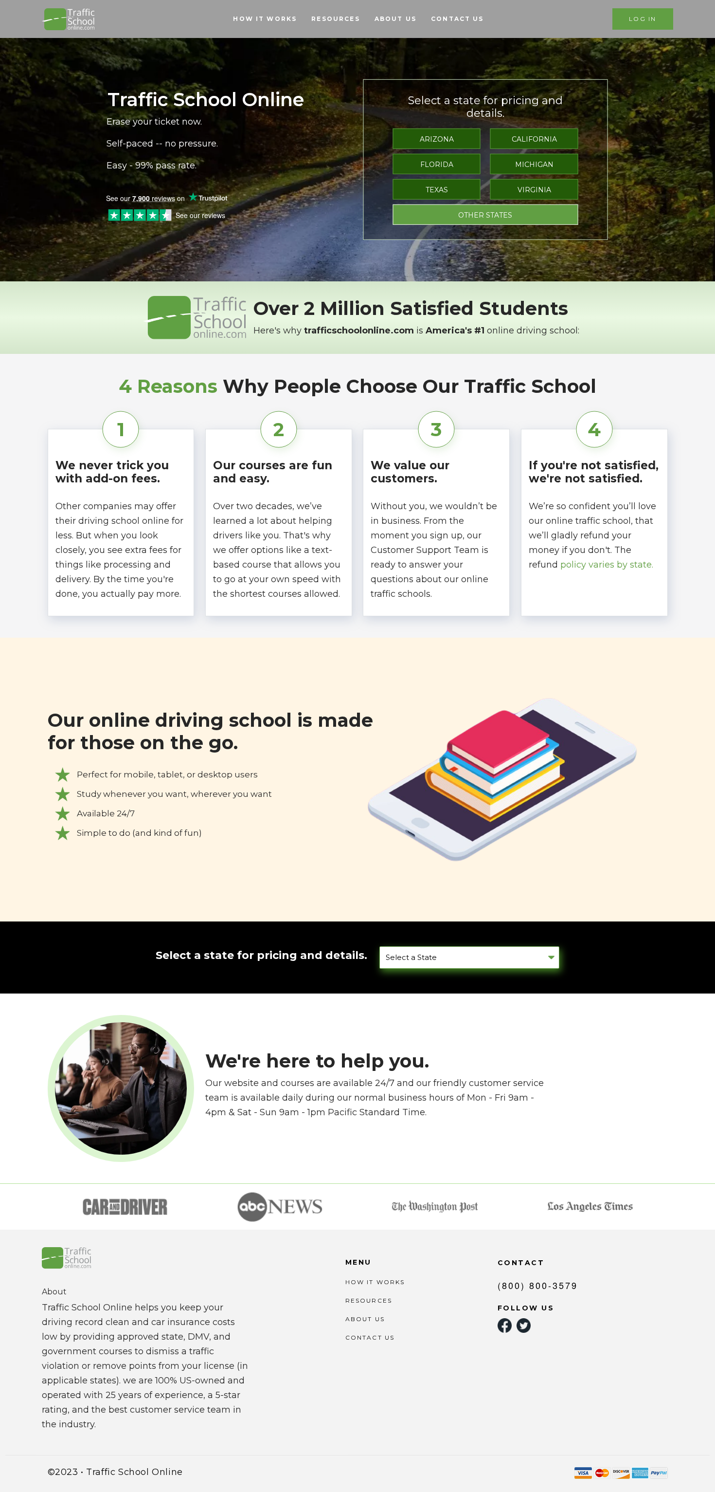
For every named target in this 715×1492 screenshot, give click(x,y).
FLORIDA (436, 164)
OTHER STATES (485, 215)
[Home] (69, 19)
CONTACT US (457, 18)
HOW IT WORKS (265, 18)
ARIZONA (437, 139)
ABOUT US (395, 18)
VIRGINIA (534, 189)
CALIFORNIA (534, 139)
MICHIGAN (534, 164)
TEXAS (437, 189)
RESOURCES (335, 18)
